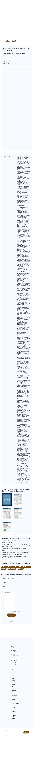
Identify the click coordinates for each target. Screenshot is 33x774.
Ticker (13, 699)
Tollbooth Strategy (14, 691)
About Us (13, 647)
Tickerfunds (15, 695)
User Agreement (15, 654)
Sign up (10, 620)
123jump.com (15, 703)
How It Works (14, 663)
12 (4, 63)
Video (13, 666)
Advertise (14, 660)
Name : (4, 578)
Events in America (14, 717)
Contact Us (14, 651)
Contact (11, 615)
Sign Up (26, 732)
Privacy (14, 658)
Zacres (13, 707)
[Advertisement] (16, 18)
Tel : (4, 586)
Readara (14, 711)
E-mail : (4, 582)
